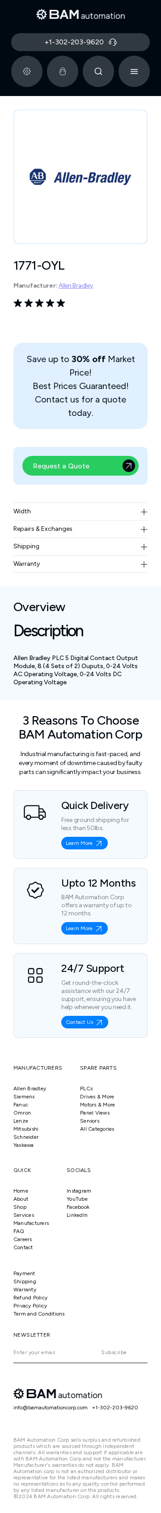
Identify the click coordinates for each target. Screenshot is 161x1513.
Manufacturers (31, 1223)
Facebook (78, 1207)
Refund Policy (30, 1297)
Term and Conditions (39, 1314)
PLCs (86, 1088)
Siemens (24, 1096)
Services (23, 1215)
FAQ (19, 1231)
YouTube (77, 1199)
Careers (22, 1239)
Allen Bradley (76, 285)
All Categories (97, 1129)
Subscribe (114, 1352)
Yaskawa (23, 1145)
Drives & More (97, 1096)
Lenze (20, 1121)
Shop (19, 1207)
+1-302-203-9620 (115, 1407)
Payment (24, 1273)
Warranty (24, 1289)
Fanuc (20, 1105)
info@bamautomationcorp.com (50, 1407)
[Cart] (62, 71)
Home (20, 1191)
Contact (23, 1247)
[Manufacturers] (26, 71)
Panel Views (95, 1113)
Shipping (24, 1281)
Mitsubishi (25, 1129)
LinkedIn (77, 1215)
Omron (22, 1113)
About (20, 1199)
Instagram (79, 1191)
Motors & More (97, 1105)
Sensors (89, 1121)
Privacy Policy (30, 1306)
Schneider (25, 1137)
